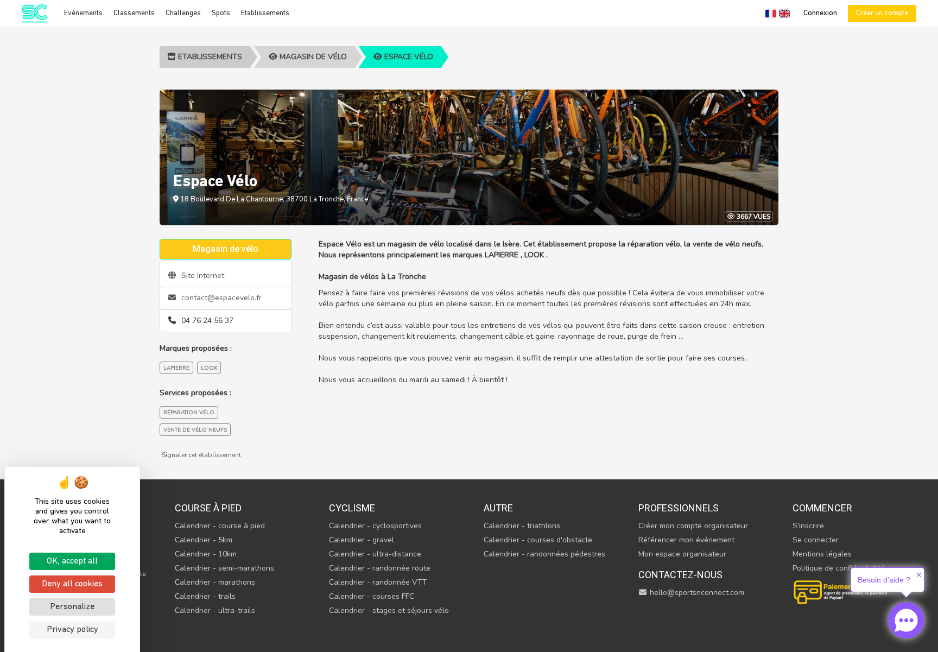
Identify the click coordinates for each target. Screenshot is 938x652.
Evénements (83, 13)
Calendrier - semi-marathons (224, 568)
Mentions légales (822, 554)
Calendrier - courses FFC (371, 596)
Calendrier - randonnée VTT (378, 582)
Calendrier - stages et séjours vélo (389, 610)
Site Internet (201, 275)
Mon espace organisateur (682, 554)
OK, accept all (72, 561)
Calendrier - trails (205, 596)
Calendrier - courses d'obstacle (538, 540)
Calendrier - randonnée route (379, 568)
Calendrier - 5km (203, 540)
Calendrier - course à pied (220, 526)
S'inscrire (808, 526)
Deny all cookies (72, 584)
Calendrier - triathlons (522, 526)
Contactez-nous (680, 574)
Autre (498, 508)
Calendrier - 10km (206, 554)
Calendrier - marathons (215, 582)
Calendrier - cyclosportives (375, 526)
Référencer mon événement (686, 540)
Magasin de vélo (312, 57)
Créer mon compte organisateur (693, 526)
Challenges (183, 13)
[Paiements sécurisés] (841, 591)
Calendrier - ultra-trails (215, 610)
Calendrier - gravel (361, 540)
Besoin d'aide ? (884, 579)
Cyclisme (352, 508)
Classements (134, 13)
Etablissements (265, 13)
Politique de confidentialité (839, 568)
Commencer (822, 508)
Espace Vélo (407, 57)
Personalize (72, 607)
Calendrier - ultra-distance (375, 554)
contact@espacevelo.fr (220, 298)
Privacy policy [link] (72, 629)
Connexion (820, 13)
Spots (221, 13)
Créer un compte (882, 13)
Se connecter (816, 540)
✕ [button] (919, 575)
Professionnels (678, 508)
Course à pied (208, 508)
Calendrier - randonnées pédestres (544, 554)
